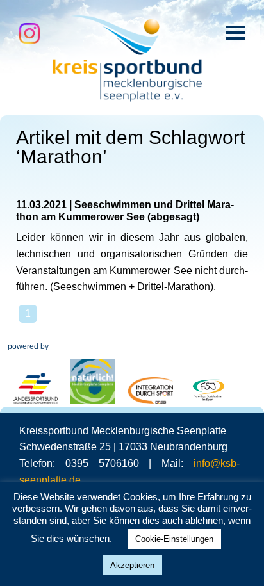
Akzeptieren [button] (132, 565)
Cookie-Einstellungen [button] (174, 539)
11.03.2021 (41, 204)
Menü (235, 33)
